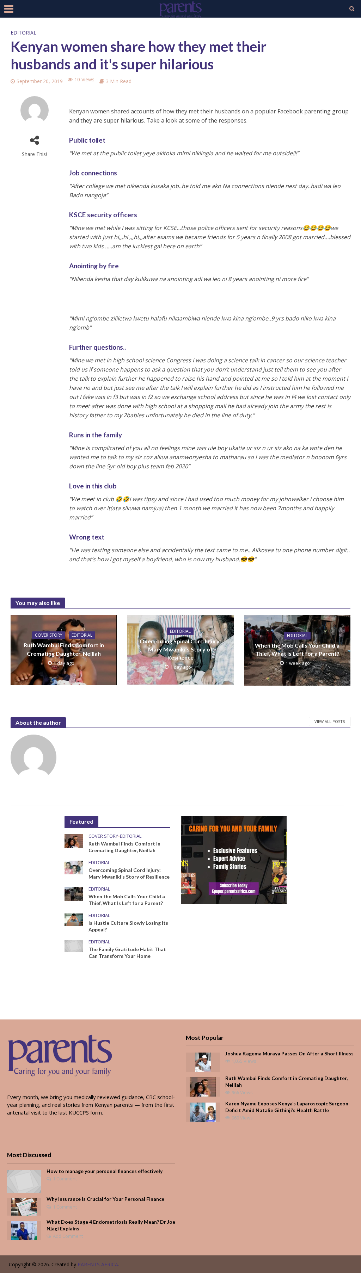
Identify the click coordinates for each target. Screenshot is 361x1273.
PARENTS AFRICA (98, 1264)
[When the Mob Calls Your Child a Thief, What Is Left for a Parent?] (74, 893)
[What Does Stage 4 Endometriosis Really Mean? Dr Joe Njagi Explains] (24, 1229)
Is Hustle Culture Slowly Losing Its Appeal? (128, 926)
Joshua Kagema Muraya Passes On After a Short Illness (289, 1053)
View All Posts (329, 721)
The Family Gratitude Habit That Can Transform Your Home (127, 952)
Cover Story (48, 635)
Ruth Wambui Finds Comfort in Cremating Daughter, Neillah (64, 649)
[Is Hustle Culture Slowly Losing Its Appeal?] (74, 918)
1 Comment (65, 1178)
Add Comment (68, 1236)
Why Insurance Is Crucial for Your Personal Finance (105, 1199)
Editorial (23, 32)
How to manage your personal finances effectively (105, 1171)
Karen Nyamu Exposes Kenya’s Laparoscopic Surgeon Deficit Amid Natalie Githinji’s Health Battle (286, 1106)
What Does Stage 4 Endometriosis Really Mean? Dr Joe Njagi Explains (111, 1225)
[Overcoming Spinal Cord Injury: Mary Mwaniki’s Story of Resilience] (74, 866)
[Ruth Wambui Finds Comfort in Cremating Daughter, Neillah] (74, 840)
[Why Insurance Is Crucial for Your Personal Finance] (24, 1206)
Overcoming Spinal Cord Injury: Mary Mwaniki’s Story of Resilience (180, 649)
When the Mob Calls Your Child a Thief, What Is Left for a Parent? (297, 649)
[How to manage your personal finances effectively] (24, 1180)
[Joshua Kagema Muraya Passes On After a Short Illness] (203, 1061)
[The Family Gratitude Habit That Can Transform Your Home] (74, 945)
